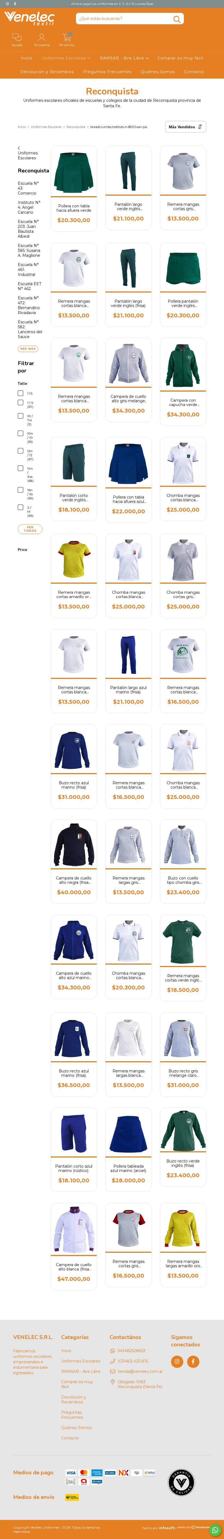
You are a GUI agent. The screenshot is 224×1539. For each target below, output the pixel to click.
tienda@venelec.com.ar (140, 1371)
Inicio (27, 58)
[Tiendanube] (194, 1528)
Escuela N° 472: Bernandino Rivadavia (29, 305)
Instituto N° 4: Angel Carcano (29, 207)
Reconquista (76, 127)
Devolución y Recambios (47, 71)
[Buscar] (177, 19)
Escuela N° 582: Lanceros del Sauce (30, 329)
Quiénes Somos (158, 71)
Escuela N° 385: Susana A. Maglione (29, 250)
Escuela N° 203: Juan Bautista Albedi (28, 229)
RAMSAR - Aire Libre (123, 58)
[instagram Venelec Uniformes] (8, 3)
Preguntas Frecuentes (107, 71)
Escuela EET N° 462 (29, 286)
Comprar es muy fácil (180, 58)
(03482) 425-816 (133, 1361)
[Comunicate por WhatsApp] (215, 1530)
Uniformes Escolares (64, 58)
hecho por (158, 1528)
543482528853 (131, 1350)
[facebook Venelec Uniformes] (15, 3)
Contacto (194, 71)
